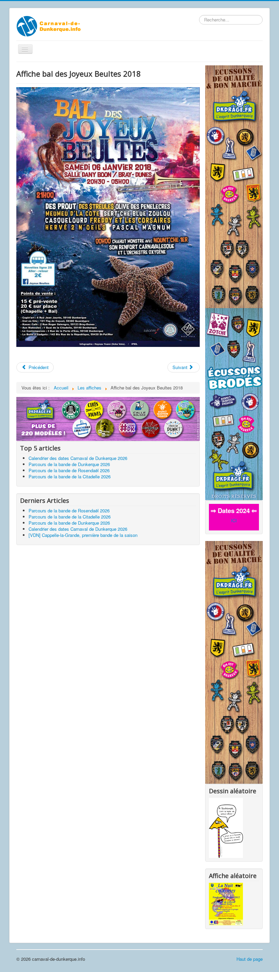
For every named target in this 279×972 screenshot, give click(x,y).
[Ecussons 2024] (108, 418)
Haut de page (249, 959)
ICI (234, 520)
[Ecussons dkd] (234, 403)
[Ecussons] (234, 186)
